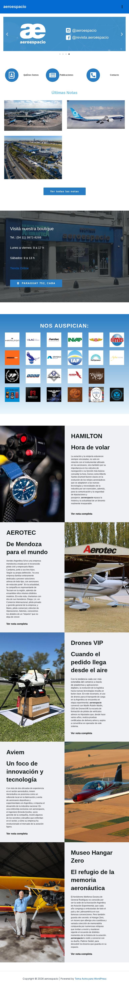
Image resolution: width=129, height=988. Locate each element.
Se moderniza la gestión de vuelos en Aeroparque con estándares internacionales (33, 150)
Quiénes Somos (31, 75)
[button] (7, 34)
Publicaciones (66, 75)
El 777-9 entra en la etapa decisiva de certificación (96, 108)
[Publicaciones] (52, 75)
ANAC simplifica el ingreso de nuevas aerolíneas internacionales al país (33, 108)
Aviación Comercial (41, 127)
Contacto (114, 75)
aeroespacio (14, 6)
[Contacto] (93, 75)
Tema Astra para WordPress (90, 978)
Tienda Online (19, 268)
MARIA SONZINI (45, 124)
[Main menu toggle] (122, 6)
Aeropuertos (23, 127)
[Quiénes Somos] (11, 75)
